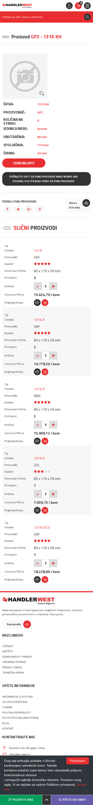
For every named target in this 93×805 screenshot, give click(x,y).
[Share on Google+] (29, 209)
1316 (38, 250)
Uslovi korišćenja (14, 702)
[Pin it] (40, 209)
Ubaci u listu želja (74, 205)
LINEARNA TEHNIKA (14, 662)
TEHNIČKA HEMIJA (13, 673)
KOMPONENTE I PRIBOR (17, 657)
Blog (5, 723)
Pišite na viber (74, 799)
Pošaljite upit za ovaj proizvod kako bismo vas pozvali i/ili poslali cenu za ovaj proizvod (43, 178)
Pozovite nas (22, 799)
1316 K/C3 (42, 527)
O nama (7, 707)
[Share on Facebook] (7, 209)
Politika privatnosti (16, 713)
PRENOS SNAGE (12, 667)
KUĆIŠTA (7, 651)
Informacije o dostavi (17, 697)
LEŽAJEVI (7, 646)
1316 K (39, 319)
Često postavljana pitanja (20, 718)
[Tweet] (18, 209)
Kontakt (8, 728)
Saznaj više (14, 624)
